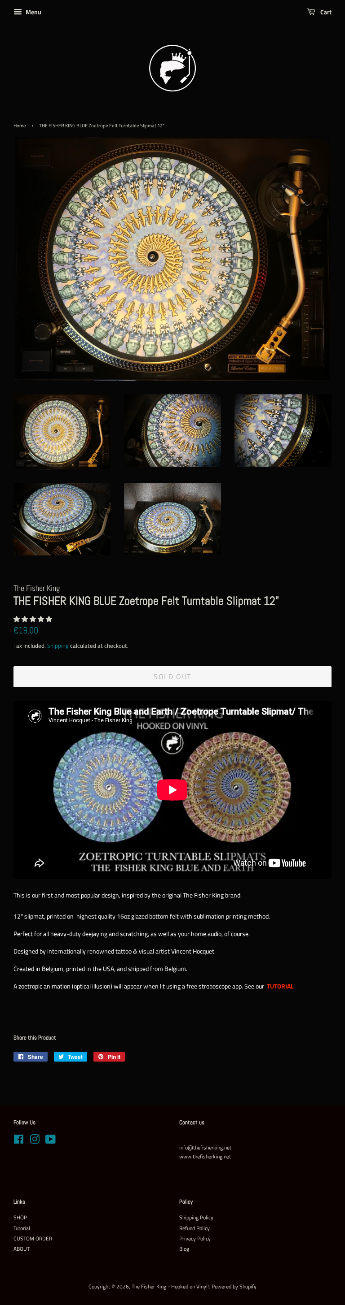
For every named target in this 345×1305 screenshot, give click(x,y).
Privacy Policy (195, 1239)
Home (19, 125)
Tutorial (21, 1228)
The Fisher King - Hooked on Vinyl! (170, 1287)
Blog (184, 1249)
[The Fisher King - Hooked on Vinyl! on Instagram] (35, 1141)
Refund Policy (194, 1228)
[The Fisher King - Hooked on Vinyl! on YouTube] (50, 1141)
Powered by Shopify (234, 1287)
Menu (32, 12)
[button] (33, 619)
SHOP (20, 1218)
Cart (325, 12)
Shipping (58, 645)
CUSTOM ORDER (32, 1239)
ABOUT (21, 1249)
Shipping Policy (196, 1218)
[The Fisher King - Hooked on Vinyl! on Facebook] (18, 1141)
